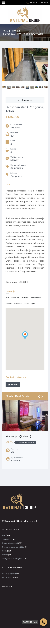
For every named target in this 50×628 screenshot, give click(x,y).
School (9, 303)
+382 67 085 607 (39, 2)
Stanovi (16, 31)
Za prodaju (7, 577)
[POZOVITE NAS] (43, 622)
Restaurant (36, 297)
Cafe (26, 303)
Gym (33, 303)
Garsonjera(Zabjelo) (18, 436)
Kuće (4, 551)
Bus (7, 297)
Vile (3, 535)
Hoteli (5, 555)
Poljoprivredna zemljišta (13, 547)
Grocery (24, 297)
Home (5, 31)
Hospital (18, 303)
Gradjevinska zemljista (12, 558)
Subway (15, 297)
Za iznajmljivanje (9, 573)
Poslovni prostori (10, 543)
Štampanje (26, 100)
